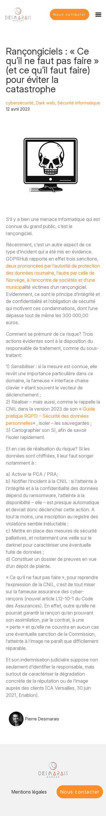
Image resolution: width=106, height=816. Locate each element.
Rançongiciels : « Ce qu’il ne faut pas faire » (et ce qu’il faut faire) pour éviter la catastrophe (52, 70)
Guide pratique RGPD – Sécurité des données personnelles (50, 416)
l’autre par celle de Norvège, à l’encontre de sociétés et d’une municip (50, 280)
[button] (98, 14)
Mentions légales (29, 792)
